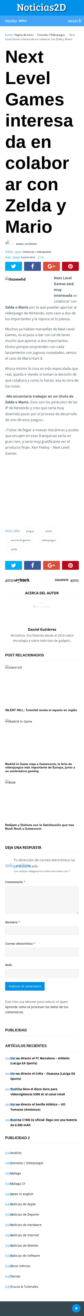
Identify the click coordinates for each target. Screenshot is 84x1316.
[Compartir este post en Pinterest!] (70, 266)
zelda (14, 549)
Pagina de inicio (23, 35)
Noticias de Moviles (24, 1245)
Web (8, 965)
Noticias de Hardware (26, 1225)
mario (48, 531)
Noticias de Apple (23, 1204)
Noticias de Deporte (24, 1214)
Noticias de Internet (24, 1235)
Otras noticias (20, 1266)
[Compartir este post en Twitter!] (13, 266)
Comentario (15, 882)
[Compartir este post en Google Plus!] (51, 266)
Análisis (16, 1153)
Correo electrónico (20, 943)
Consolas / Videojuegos (51, 35)
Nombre (12, 922)
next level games (21, 540)
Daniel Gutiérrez (26, 243)
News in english (21, 1194)
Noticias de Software (25, 1256)
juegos (30, 531)
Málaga (15, 1173)
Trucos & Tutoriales (24, 1287)
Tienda (15, 1276)
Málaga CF (17, 1184)
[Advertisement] (37, 493)
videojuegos (49, 540)
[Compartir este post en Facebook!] (32, 266)
